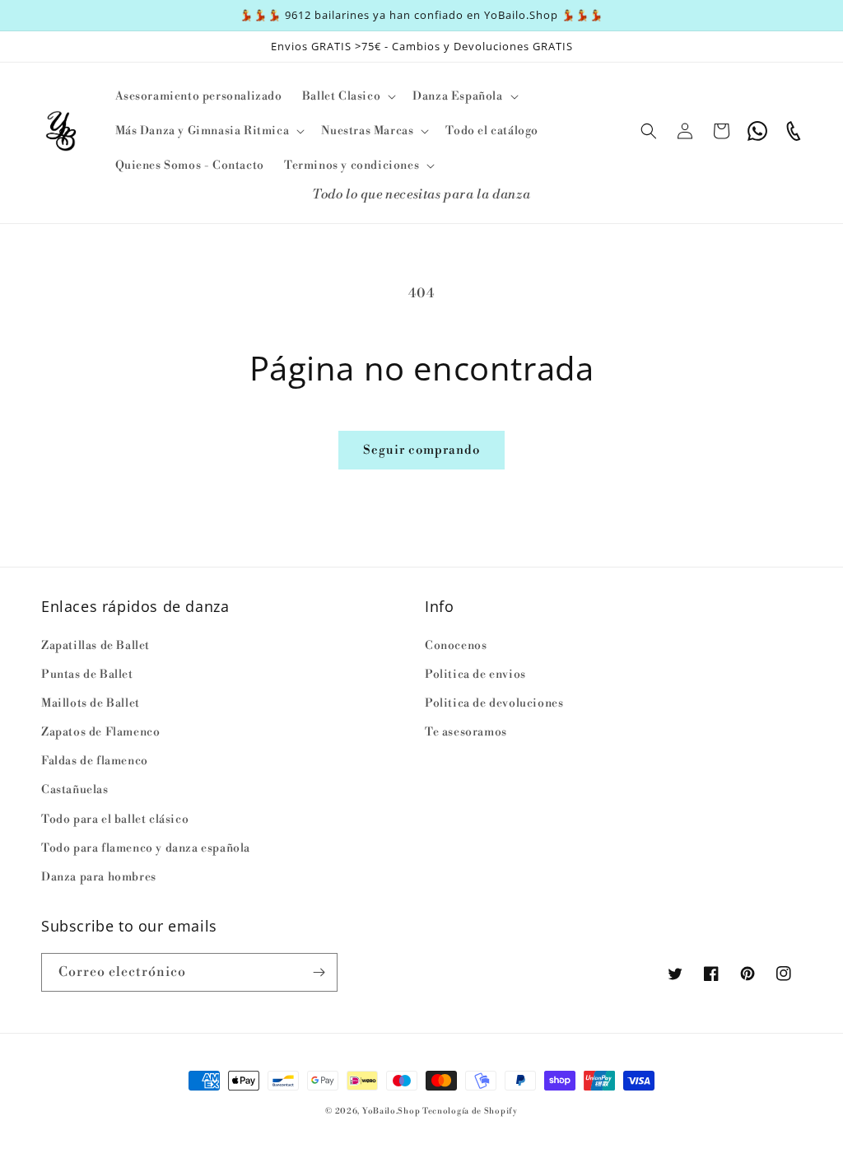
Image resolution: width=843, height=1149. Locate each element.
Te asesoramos (466, 732)
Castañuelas (75, 789)
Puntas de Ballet (87, 674)
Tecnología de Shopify (470, 1111)
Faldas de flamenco (94, 761)
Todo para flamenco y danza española (145, 848)
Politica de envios (475, 674)
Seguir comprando (421, 450)
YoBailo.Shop (391, 1111)
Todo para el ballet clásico (115, 819)
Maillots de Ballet (90, 703)
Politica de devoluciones (494, 703)
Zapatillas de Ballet (95, 645)
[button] (347, 96)
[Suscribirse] (318, 972)
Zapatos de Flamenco (100, 732)
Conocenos (456, 645)
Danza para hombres (98, 877)
